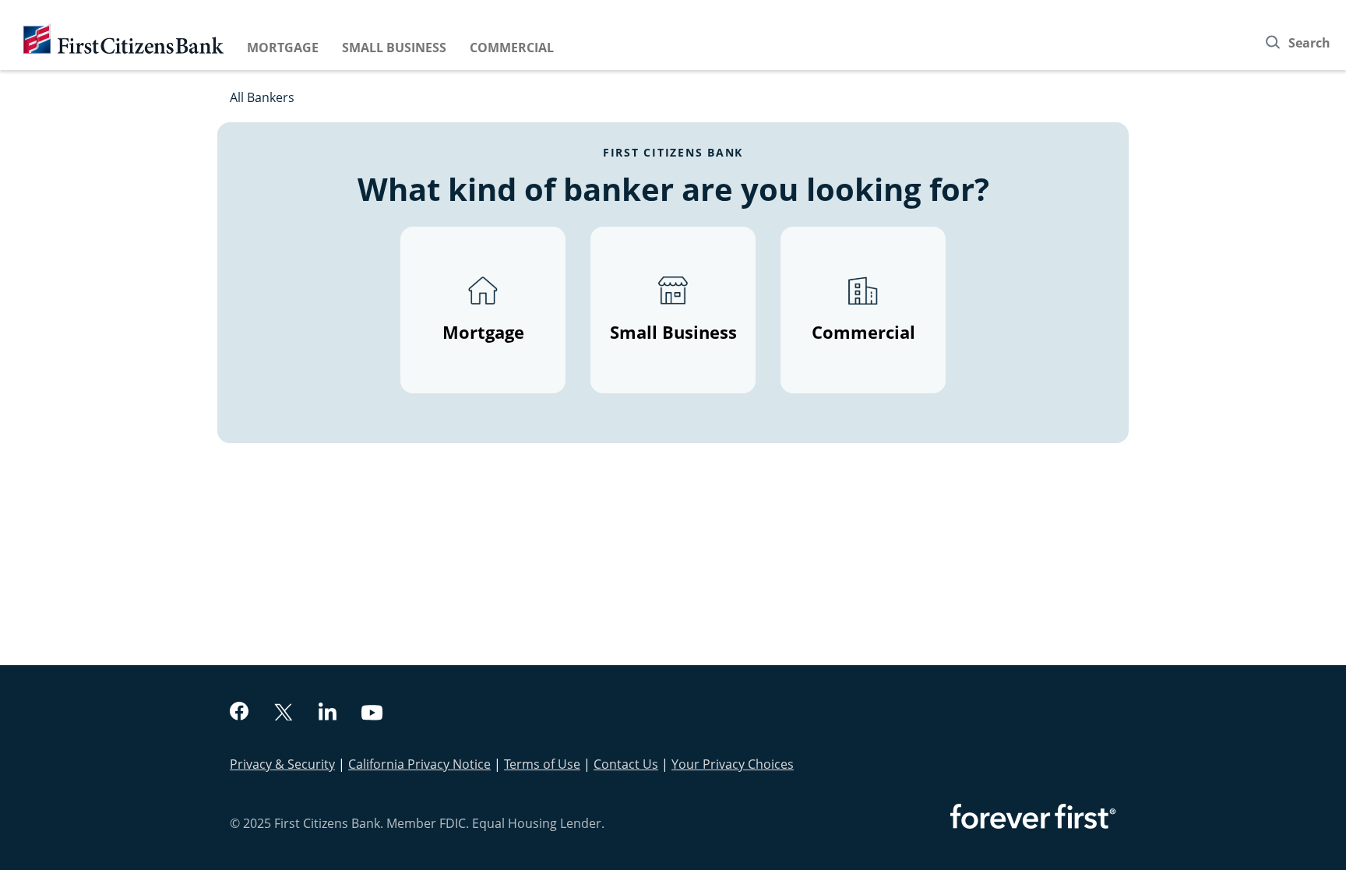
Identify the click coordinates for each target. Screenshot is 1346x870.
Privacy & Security (282, 764)
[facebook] (239, 713)
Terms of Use (542, 764)
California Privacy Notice (419, 764)
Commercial (512, 47)
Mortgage (283, 47)
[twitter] (283, 713)
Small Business (394, 47)
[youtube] (372, 714)
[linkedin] (327, 713)
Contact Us (626, 764)
